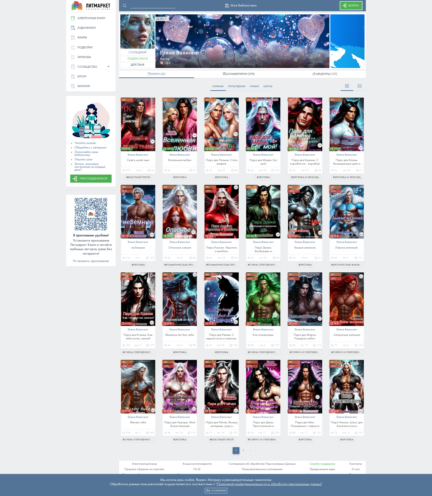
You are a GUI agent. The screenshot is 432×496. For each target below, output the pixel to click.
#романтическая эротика (180, 265)
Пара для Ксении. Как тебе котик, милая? (138, 337)
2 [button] (243, 450)
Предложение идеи (322, 469)
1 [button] (236, 450)
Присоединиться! (94, 178)
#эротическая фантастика (347, 265)
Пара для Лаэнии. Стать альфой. (221, 162)
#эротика (179, 177)
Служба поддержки (322, 463)
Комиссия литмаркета (197, 463)
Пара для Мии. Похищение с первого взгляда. (305, 424)
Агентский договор (144, 463)
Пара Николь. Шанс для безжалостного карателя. (346, 424)
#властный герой (138, 177)
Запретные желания (346, 335)
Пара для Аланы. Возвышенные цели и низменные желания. (346, 162)
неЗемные (138, 247)
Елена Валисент (179, 53)
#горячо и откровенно (306, 352)
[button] (91, 67)
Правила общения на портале (144, 469)
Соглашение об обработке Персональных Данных (262, 463)
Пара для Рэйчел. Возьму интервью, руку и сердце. (222, 424)
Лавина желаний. (346, 247)
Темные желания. (305, 247)
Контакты (356, 463)
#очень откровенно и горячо (264, 265)
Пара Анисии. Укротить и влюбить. (221, 249)
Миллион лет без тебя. (179, 335)
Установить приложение (91, 261)
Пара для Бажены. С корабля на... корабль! (305, 162)
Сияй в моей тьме (138, 160)
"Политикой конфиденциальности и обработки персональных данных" (269, 484)
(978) (241, 74)
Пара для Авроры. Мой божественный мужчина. (179, 424)
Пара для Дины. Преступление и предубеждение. (263, 424)
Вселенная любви (179, 160)
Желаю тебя (138, 422)
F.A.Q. (197, 469)
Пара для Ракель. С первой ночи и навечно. (221, 337)
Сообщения (137, 52)
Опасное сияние (180, 247)
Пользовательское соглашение (262, 469)
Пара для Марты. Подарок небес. (305, 337)
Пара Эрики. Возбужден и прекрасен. (263, 249)
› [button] (250, 450)
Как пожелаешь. (263, 335)
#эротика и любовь (305, 177)
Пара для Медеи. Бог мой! (263, 162)
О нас (356, 469)
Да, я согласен (216, 490)
